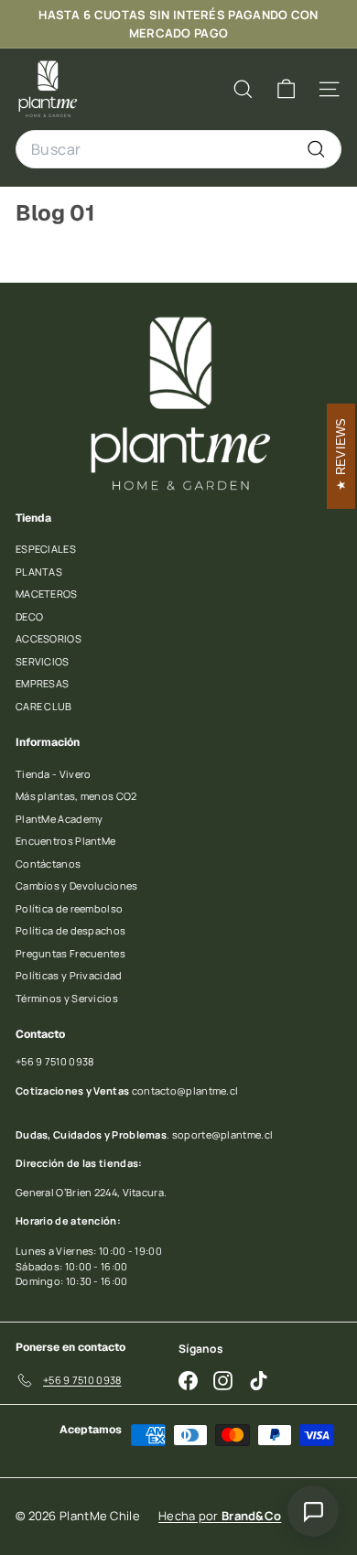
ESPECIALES (46, 549)
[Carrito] (286, 89)
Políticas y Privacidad (69, 975)
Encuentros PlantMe (65, 841)
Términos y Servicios (67, 998)
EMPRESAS (42, 683)
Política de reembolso (69, 908)
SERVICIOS (43, 661)
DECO (29, 616)
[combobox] (178, 149)
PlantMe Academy (59, 819)
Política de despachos (70, 930)
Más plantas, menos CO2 (76, 796)
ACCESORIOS (48, 638)
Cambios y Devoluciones (77, 885)
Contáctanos (48, 863)
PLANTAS (39, 571)
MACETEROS (47, 593)
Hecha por (219, 1515)
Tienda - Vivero (54, 774)
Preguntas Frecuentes (70, 953)
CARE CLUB (44, 706)
